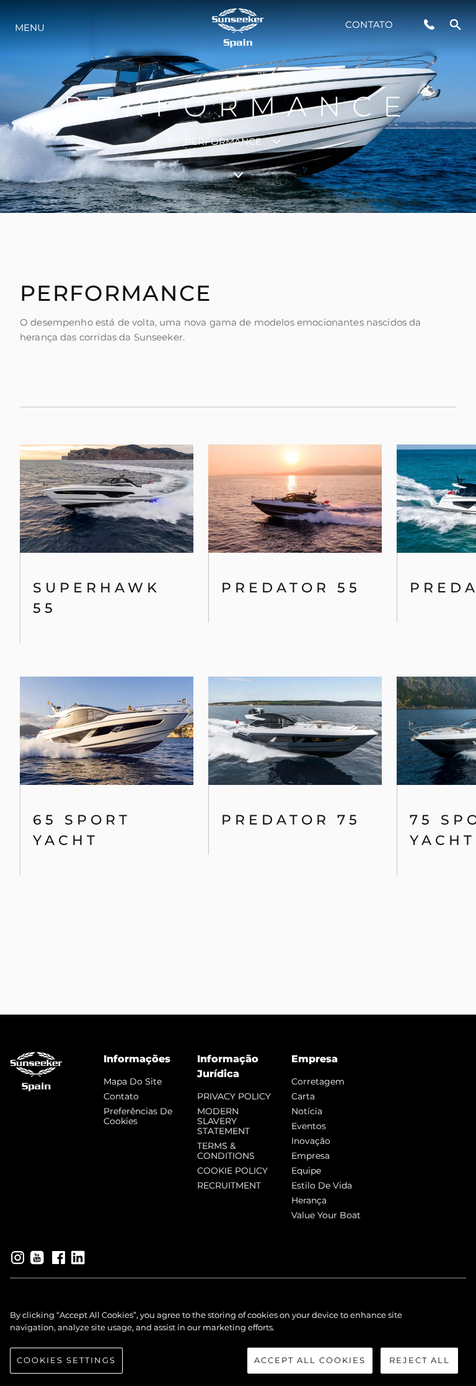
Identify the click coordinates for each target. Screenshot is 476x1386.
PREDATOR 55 (291, 587)
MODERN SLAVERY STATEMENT (223, 1121)
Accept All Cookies (310, 1360)
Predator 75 (291, 820)
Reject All (419, 1360)
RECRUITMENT (229, 1185)
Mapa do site (133, 1081)
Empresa (310, 1155)
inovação (310, 1140)
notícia (306, 1111)
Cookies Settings (66, 1360)
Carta (303, 1096)
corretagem (318, 1081)
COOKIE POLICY (232, 1170)
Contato (369, 24)
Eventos (308, 1126)
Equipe (306, 1170)
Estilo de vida (321, 1185)
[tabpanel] (238, 614)
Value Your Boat (326, 1215)
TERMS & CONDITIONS (226, 1150)
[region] (238, 1341)
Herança (309, 1200)
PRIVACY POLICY (234, 1096)
